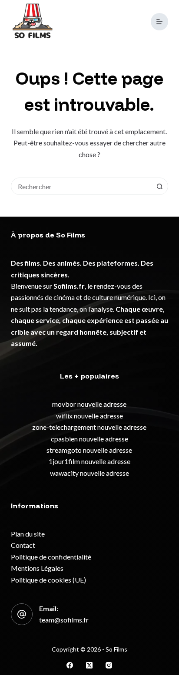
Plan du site (28, 534)
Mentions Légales (37, 568)
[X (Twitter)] (89, 665)
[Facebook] (69, 665)
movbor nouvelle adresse (89, 404)
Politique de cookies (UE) (48, 580)
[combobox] (81, 186)
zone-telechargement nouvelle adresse (89, 427)
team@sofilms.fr (64, 620)
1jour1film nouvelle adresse (89, 461)
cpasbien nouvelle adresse (89, 439)
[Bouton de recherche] (159, 186)
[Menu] (159, 21)
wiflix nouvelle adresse (89, 416)
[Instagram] (109, 665)
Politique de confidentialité (51, 557)
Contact (23, 545)
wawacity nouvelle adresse (89, 473)
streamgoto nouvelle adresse (89, 450)
